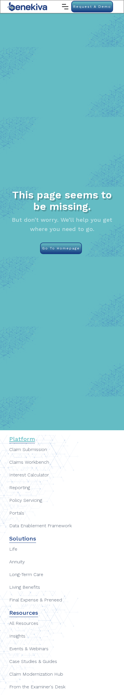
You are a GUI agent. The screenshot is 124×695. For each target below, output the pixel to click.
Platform (22, 438)
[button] (65, 6)
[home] (27, 6)
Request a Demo (92, 7)
